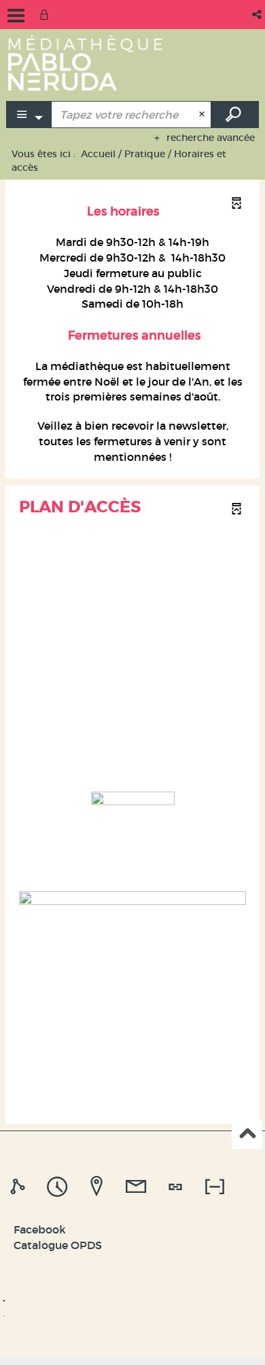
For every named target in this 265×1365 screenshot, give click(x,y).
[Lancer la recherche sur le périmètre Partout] (235, 114)
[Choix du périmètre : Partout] (29, 114)
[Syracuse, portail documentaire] (85, 62)
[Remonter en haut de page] (247, 1134)
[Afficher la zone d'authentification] (47, 14)
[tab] (19, 1187)
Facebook (40, 1229)
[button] (258, 14)
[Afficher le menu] (16, 15)
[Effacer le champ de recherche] (203, 114)
